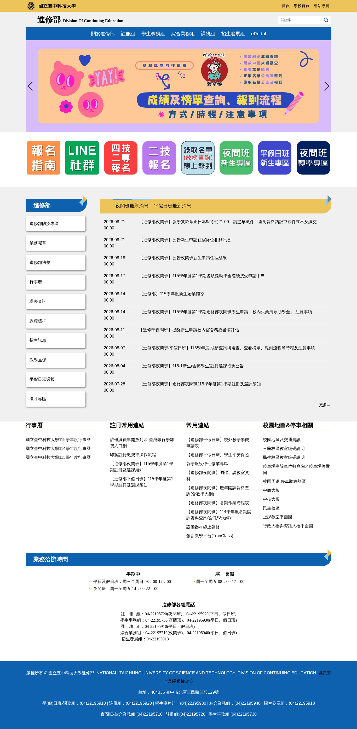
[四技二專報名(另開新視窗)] (120, 158)
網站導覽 (321, 5)
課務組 (208, 33)
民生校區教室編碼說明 (284, 457)
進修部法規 (40, 262)
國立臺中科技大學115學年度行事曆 (58, 439)
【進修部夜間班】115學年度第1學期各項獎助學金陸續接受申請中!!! (201, 276)
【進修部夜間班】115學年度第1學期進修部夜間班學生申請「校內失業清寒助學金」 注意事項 (225, 312)
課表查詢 (38, 301)
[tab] (132, 206)
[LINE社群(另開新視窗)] (82, 158)
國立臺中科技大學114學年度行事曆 (58, 448)
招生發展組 (233, 33)
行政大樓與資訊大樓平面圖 (288, 526)
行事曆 (36, 282)
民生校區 (271, 508)
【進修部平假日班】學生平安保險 (217, 455)
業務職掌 (38, 243)
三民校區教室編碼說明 (284, 448)
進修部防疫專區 (44, 223)
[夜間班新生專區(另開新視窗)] (236, 158)
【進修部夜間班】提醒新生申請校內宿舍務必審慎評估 (189, 330)
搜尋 (325, 20)
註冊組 (128, 33)
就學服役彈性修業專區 (207, 463)
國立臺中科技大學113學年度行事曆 (58, 457)
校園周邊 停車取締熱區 (284, 481)
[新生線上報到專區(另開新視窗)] (198, 158)
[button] (32, 86)
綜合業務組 (183, 33)
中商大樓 (271, 490)
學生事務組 (153, 33)
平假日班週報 (42, 379)
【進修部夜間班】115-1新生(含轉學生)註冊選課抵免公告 (191, 366)
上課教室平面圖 (277, 517)
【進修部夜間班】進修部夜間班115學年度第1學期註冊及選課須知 (200, 384)
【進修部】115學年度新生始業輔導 (171, 294)
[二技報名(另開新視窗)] (159, 158)
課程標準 (38, 321)
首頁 (286, 5)
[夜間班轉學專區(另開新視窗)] (313, 158)
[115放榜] (178, 86)
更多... (324, 404)
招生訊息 (38, 340)
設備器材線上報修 (203, 527)
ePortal (258, 33)
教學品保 (38, 360)
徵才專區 (38, 399)
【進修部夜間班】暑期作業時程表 (217, 503)
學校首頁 (301, 5)
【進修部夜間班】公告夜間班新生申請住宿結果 (183, 258)
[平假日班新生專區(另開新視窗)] (275, 158)
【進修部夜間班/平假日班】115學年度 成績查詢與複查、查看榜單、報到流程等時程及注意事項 (227, 348)
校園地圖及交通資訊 (282, 439)
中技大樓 (271, 499)
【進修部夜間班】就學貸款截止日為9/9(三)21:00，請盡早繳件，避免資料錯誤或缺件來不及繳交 (228, 221)
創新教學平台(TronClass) (209, 536)
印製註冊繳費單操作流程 (133, 455)
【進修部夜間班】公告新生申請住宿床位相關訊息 (185, 240)
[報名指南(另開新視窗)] (43, 158)
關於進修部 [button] (103, 33)
